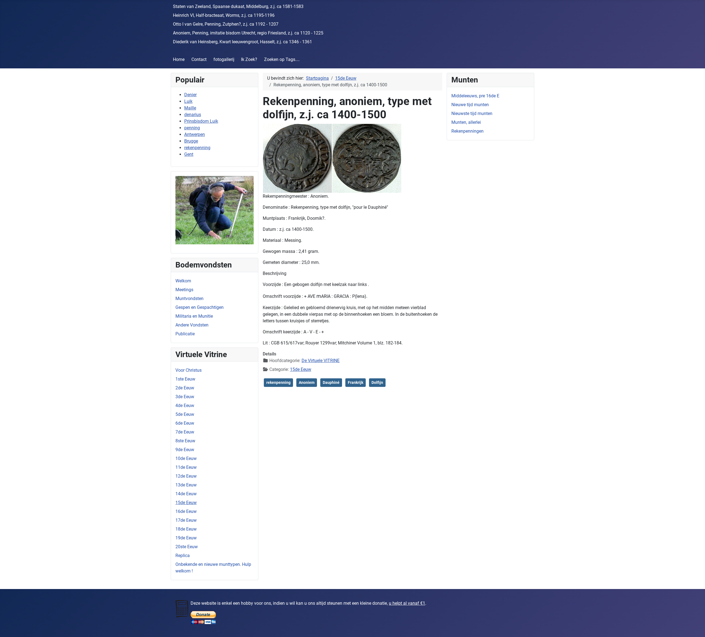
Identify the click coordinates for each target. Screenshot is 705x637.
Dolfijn (377, 382)
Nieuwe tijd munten (470, 104)
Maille (190, 108)
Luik (188, 101)
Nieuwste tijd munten (471, 113)
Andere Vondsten (191, 325)
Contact (199, 59)
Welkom (183, 280)
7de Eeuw (184, 432)
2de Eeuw (184, 387)
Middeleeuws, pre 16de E (475, 95)
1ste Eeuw (185, 379)
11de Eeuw (186, 467)
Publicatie (185, 333)
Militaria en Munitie (194, 316)
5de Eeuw (184, 414)
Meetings (184, 289)
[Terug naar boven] (695, 627)
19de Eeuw (186, 537)
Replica (182, 555)
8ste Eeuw (185, 440)
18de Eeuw (186, 529)
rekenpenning (197, 147)
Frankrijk (355, 382)
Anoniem (306, 382)
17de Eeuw (186, 520)
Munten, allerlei (466, 122)
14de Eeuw (186, 493)
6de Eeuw (184, 423)
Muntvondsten (189, 298)
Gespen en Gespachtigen (199, 307)
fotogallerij (223, 59)
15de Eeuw (186, 502)
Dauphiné (331, 382)
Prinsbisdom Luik (201, 121)
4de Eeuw (184, 405)
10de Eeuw (186, 458)
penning (192, 127)
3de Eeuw (184, 396)
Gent (188, 154)
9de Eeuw (184, 449)
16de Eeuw (186, 511)
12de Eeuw (186, 476)
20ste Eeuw (186, 546)
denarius (192, 114)
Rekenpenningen (467, 131)
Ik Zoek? (249, 59)
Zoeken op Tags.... (282, 59)
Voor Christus (188, 370)
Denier (190, 94)
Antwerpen (194, 134)
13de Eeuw (186, 485)
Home (179, 59)
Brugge (191, 141)
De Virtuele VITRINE (321, 360)
